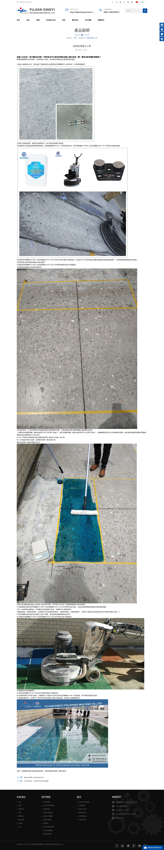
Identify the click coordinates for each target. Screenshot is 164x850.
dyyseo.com (59, 844)
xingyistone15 (119, 818)
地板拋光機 (46, 809)
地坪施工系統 (82, 813)
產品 (28, 20)
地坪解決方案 (51, 20)
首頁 (18, 20)
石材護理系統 (82, 820)
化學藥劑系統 (82, 816)
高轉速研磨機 (47, 834)
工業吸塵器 (81, 805)
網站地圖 (21, 820)
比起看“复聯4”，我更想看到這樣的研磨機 (36, 781)
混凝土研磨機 (47, 820)
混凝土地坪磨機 (48, 813)
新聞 (37, 20)
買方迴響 (88, 20)
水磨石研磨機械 (48, 830)
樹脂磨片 (46, 823)
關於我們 (75, 20)
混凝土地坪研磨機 (48, 805)
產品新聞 (81, 38)
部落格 (20, 823)
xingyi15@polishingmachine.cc (81, 12)
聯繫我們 (101, 20)
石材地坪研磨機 (48, 816)
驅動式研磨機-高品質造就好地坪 (34, 777)
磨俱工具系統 (82, 809)
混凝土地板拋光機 (48, 827)
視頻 (63, 20)
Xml (19, 827)
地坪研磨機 (46, 802)
